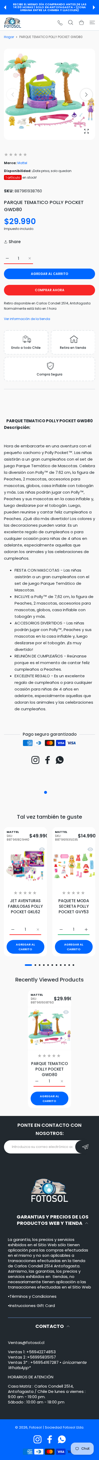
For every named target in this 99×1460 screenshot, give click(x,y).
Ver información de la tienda (27, 319)
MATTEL (18, 836)
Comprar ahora (49, 290)
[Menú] (92, 22)
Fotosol (36, 1427)
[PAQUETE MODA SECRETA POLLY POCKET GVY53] (73, 865)
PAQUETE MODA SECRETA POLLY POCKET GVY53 (73, 906)
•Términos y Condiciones (32, 1296)
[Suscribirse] (85, 1146)
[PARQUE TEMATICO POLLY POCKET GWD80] (49, 1028)
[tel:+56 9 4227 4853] (60, 22)
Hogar (9, 37)
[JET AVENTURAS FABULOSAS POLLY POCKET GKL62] (25, 865)
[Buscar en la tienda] (70, 22)
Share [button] (15, 241)
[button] (5, 7)
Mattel (22, 163)
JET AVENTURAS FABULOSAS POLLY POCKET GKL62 (25, 906)
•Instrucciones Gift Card (31, 1305)
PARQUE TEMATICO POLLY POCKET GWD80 (49, 1069)
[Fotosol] (12, 22)
